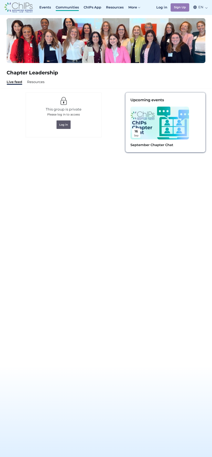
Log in (161, 7)
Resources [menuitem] (36, 82)
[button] (198, 7)
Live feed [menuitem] (14, 82)
